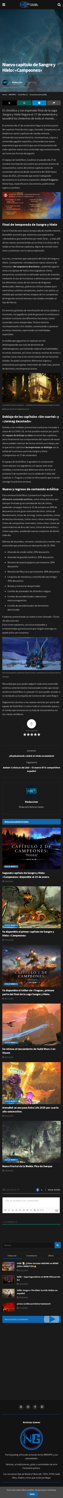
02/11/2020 (8, 1116)
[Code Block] (31, 1210)
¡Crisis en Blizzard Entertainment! (34, 1303)
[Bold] (5, 1210)
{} (38, 1210)
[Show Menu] (3, 4)
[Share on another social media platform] (54, 102)
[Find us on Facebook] (35, 1406)
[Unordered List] (23, 1210)
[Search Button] (59, 4)
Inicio (4, 94)
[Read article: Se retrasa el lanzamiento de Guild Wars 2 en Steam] (31, 1024)
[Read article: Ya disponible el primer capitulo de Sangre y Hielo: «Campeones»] (31, 907)
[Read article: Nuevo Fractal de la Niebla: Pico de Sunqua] (31, 1142)
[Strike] (16, 1210)
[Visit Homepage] (31, 5)
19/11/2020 (8, 940)
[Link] (34, 1210)
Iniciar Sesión (54, 1189)
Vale (32, 1494)
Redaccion (17, 82)
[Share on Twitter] (9, 102)
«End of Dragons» (49, 179)
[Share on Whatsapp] (24, 102)
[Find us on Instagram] (28, 1406)
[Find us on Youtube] (42, 1406)
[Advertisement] (31, 1359)
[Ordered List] (20, 1210)
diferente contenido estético (17, 499)
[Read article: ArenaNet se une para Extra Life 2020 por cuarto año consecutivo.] (31, 1083)
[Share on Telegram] (39, 102)
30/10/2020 (31, 82)
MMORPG (12, 94)
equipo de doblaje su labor (19, 435)
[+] (42, 1210)
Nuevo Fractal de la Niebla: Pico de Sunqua (27, 1166)
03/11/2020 (8, 1057)
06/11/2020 (8, 998)
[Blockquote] (27, 1210)
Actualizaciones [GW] (38, 94)
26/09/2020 (8, 1170)
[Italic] (9, 1210)
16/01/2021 (8, 881)
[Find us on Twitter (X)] (21, 1407)
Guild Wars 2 (23, 94)
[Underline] (12, 1210)
